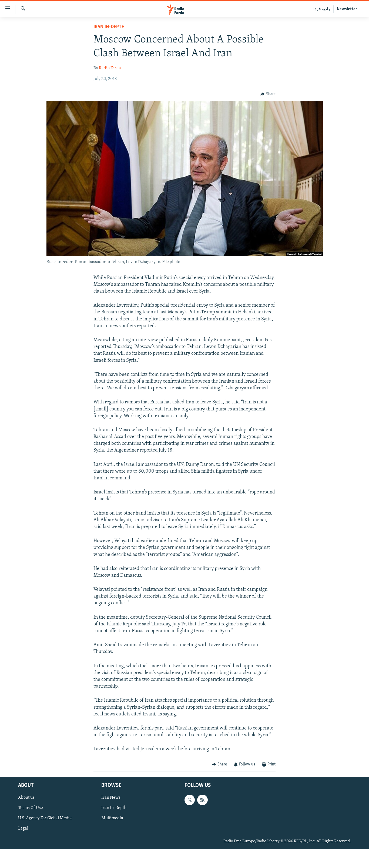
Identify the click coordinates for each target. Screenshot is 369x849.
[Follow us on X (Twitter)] (190, 800)
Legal (23, 828)
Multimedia (112, 818)
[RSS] (202, 800)
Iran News (110, 797)
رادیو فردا (321, 9)
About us (26, 797)
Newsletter (347, 9)
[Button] (268, 94)
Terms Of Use (30, 808)
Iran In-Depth (109, 27)
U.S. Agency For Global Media (45, 818)
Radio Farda (110, 68)
